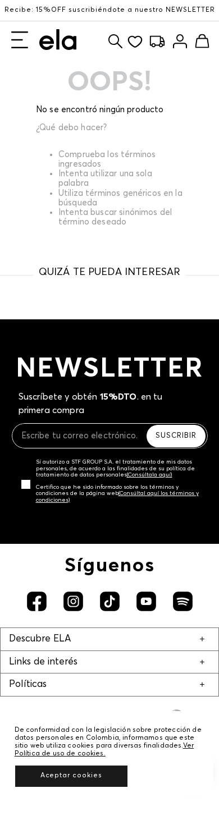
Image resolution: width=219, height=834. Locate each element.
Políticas (28, 684)
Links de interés (43, 662)
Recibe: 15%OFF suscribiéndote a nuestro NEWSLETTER (109, 10)
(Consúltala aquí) (149, 475)
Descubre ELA (40, 639)
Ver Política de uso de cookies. (104, 750)
